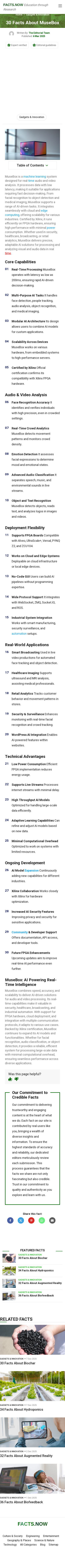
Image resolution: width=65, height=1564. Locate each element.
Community (20, 932)
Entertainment (51, 1536)
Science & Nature (44, 1540)
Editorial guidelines (46, 45)
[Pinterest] (31, 1220)
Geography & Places (19, 1540)
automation (19, 633)
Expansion (32, 870)
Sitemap (53, 1544)
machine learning (34, 176)
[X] (21, 1220)
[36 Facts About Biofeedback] (9, 1295)
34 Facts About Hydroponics (36, 1270)
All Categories (28, 1544)
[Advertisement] (32, 77)
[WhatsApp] (42, 1220)
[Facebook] (10, 1220)
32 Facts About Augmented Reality (40, 1283)
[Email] (52, 1220)
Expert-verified (19, 45)
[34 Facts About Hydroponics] (9, 1270)
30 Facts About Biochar (33, 1258)
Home (19, 14)
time (31, 180)
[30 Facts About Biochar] (9, 1258)
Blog (42, 1544)
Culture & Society (13, 1536)
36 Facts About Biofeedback (36, 1295)
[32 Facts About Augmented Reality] (9, 1283)
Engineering (33, 1536)
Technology (10, 1544)
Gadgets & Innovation (37, 14)
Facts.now (13, 5)
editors (17, 1158)
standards (29, 1147)
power (51, 227)
